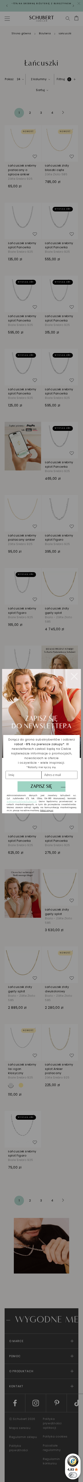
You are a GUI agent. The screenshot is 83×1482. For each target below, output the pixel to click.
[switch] (73, 1475)
